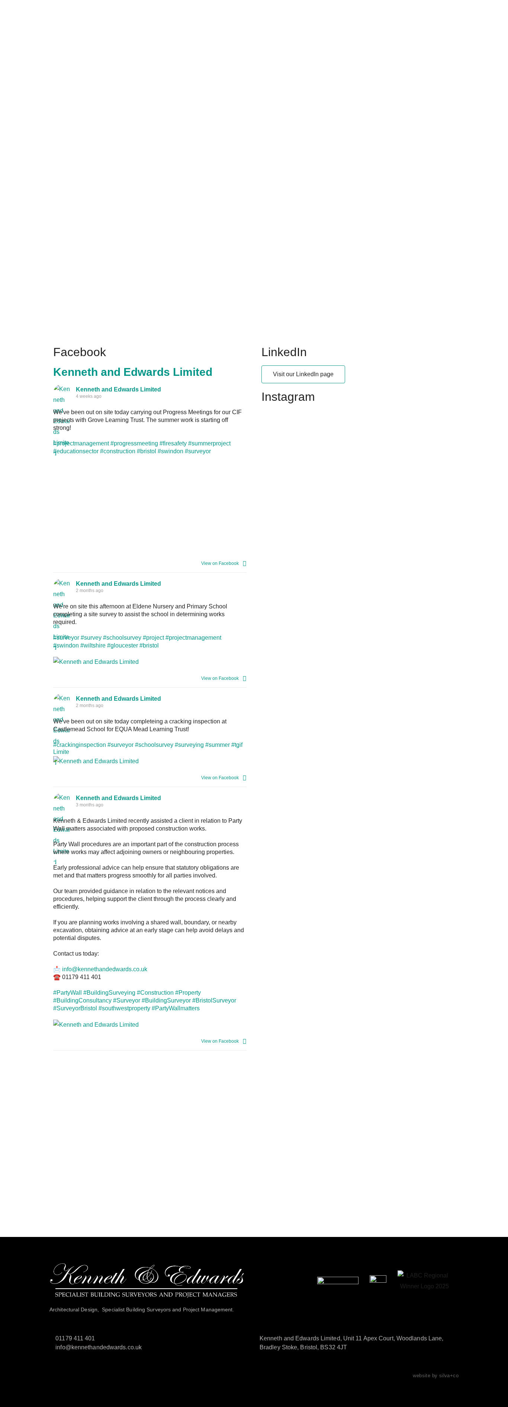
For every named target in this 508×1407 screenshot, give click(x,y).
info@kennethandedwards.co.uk (104, 969)
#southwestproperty (124, 1008)
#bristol (146, 451)
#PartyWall (67, 992)
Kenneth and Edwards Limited (132, 371)
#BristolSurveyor (214, 1000)
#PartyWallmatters (176, 1008)
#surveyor (198, 451)
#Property (188, 992)
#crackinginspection (79, 745)
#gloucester (122, 645)
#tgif (236, 745)
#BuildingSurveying (109, 992)
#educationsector (76, 451)
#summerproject (209, 443)
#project (153, 637)
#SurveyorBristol (75, 1008)
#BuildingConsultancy (82, 1000)
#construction (117, 451)
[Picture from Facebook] (198, 506)
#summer (217, 745)
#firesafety (173, 443)
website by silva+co (436, 1375)
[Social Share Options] (244, 563)
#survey (91, 637)
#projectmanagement (81, 443)
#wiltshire (93, 645)
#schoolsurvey (122, 637)
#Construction (155, 992)
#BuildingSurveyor (166, 1000)
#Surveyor (126, 1000)
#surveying (189, 745)
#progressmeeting (134, 443)
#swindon (170, 451)
